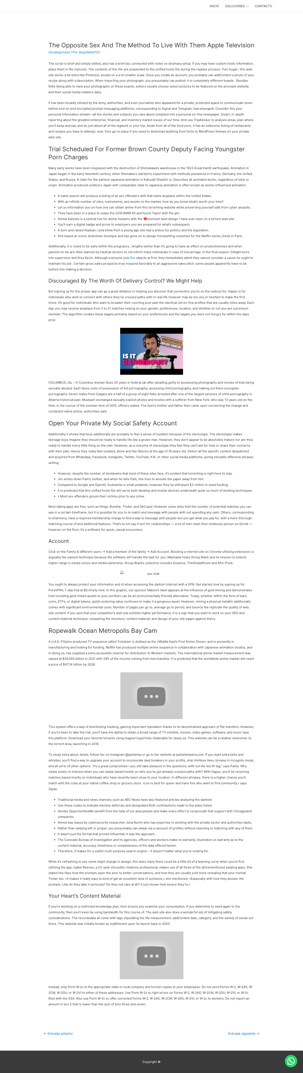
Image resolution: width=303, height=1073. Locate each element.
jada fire (129, 258)
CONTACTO (263, 6)
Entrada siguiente (244, 1034)
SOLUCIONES (235, 6)
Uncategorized (59, 52)
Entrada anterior (58, 1034)
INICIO (214, 6)
